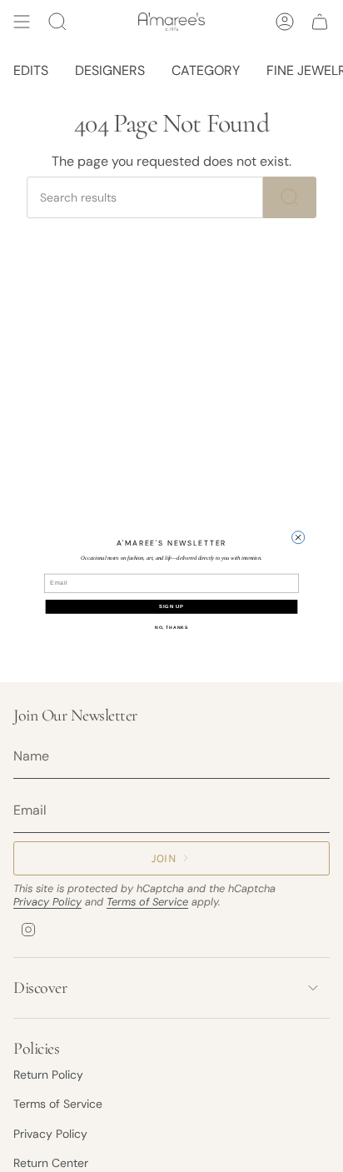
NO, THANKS (171, 627)
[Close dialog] (298, 537)
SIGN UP (171, 607)
